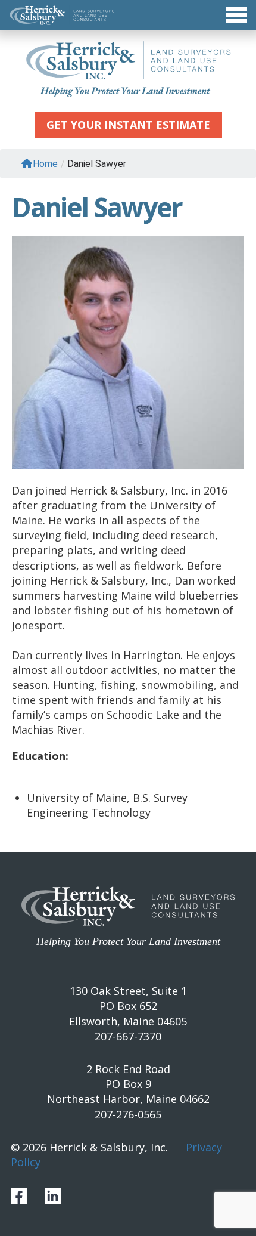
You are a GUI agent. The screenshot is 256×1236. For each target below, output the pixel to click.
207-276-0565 (128, 1114)
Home (45, 163)
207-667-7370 (128, 1036)
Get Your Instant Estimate (128, 125)
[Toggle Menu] (128, 15)
